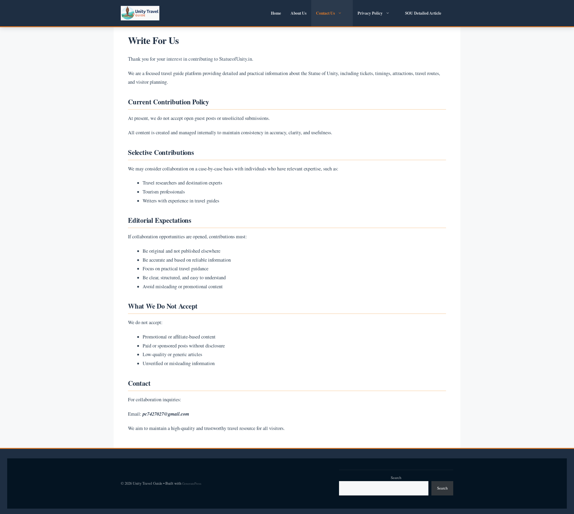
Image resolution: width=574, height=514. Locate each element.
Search (396, 477)
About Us (298, 13)
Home (276, 13)
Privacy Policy (370, 13)
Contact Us (325, 13)
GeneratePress (191, 483)
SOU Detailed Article (423, 13)
